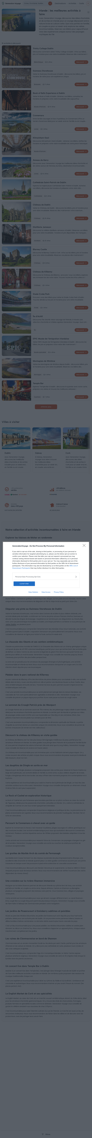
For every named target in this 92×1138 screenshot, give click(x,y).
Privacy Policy (59, 592)
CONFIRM (24, 584)
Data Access (46, 592)
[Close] (85, 546)
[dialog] (46, 569)
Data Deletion (33, 592)
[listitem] (46, 577)
